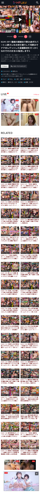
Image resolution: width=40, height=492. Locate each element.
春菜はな (15, 71)
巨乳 (21, 82)
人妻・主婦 (19, 79)
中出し (11, 79)
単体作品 (27, 79)
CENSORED (6, 71)
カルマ (5, 79)
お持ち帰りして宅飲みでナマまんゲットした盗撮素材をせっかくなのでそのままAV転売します (19, 75)
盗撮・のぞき (29, 82)
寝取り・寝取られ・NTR (10, 82)
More (37, 94)
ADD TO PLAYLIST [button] (19, 66)
